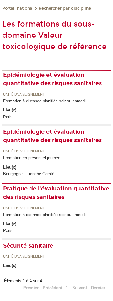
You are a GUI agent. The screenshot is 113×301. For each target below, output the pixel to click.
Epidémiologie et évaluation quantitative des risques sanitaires (52, 79)
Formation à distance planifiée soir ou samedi (44, 101)
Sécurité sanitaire (28, 245)
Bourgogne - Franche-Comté (28, 173)
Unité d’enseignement (24, 95)
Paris (8, 117)
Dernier (98, 287)
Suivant (79, 287)
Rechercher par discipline (65, 8)
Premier (31, 287)
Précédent (52, 287)
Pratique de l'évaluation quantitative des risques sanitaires (56, 192)
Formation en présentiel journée (31, 157)
